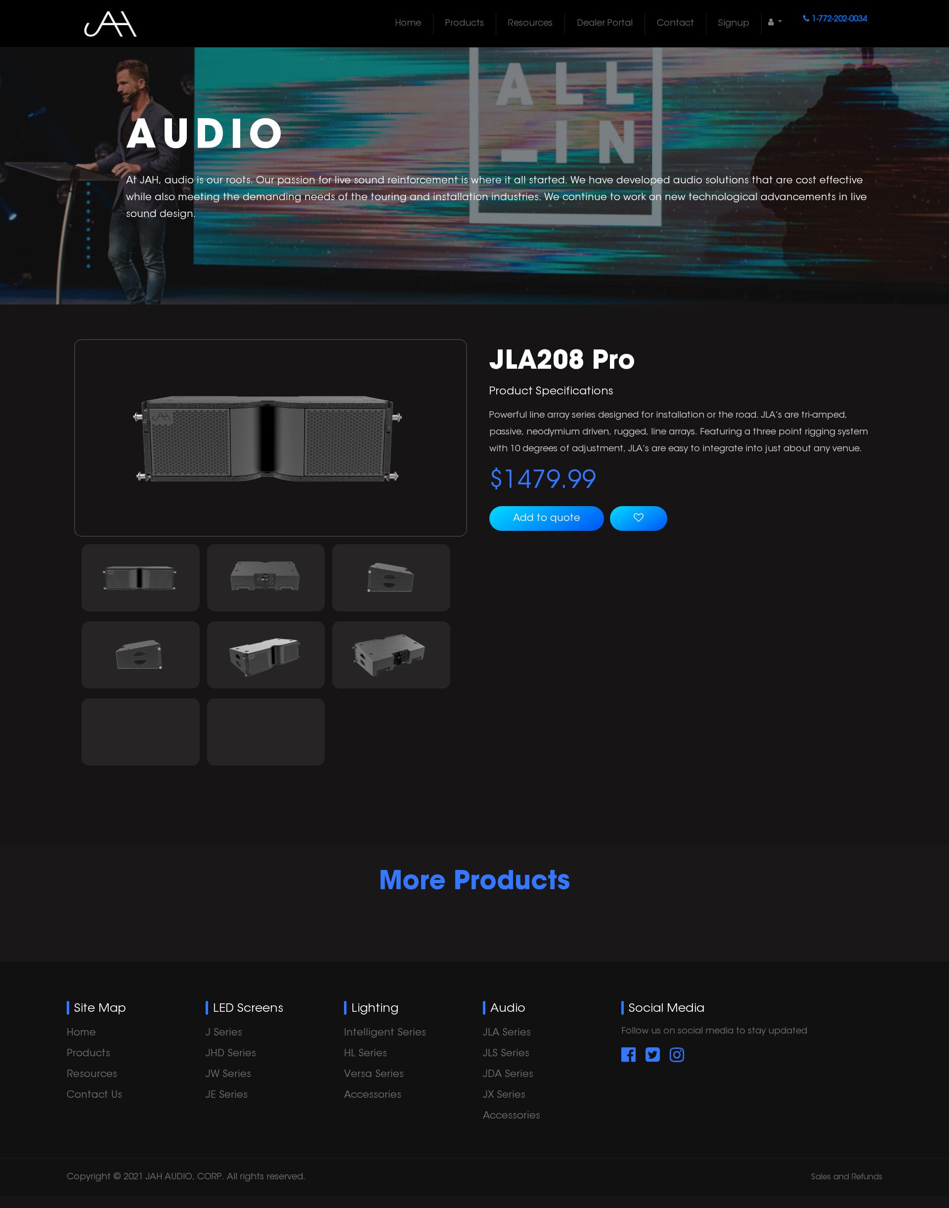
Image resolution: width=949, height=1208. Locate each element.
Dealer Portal (605, 23)
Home (408, 23)
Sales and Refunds (846, 1177)
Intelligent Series (385, 1033)
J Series (224, 1033)
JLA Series (507, 1033)
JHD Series (231, 1054)
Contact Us (94, 1095)
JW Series (228, 1074)
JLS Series (506, 1054)
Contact (675, 23)
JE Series (227, 1095)
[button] (775, 22)
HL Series (365, 1054)
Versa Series (374, 1074)
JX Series (504, 1095)
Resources (530, 23)
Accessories (372, 1095)
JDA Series (508, 1074)
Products (464, 23)
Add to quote (546, 518)
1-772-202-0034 (839, 19)
